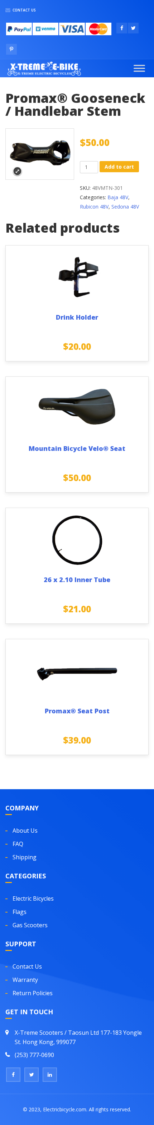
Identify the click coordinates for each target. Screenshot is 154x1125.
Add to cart (119, 166)
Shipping (25, 857)
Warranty (25, 980)
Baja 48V (117, 197)
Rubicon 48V (94, 206)
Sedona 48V (125, 206)
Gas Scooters (30, 925)
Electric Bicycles (33, 898)
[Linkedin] (50, 1074)
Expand (17, 171)
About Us (25, 830)
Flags (20, 912)
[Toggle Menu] (139, 68)
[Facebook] (13, 1074)
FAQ (18, 844)
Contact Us (23, 10)
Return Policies (33, 993)
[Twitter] (31, 1074)
